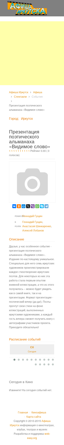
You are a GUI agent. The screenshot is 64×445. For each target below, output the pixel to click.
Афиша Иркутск (18, 92)
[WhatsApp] (37, 206)
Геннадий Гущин (32, 216)
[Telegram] (46, 206)
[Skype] (42, 206)
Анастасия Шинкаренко (36, 226)
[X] (28, 206)
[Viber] (33, 206)
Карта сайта (33, 416)
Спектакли (20, 96)
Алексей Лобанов (33, 230)
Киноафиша (39, 412)
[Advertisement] (32, 53)
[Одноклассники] (19, 206)
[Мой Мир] (23, 206)
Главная (23, 412)
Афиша (37, 92)
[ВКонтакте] (14, 206)
